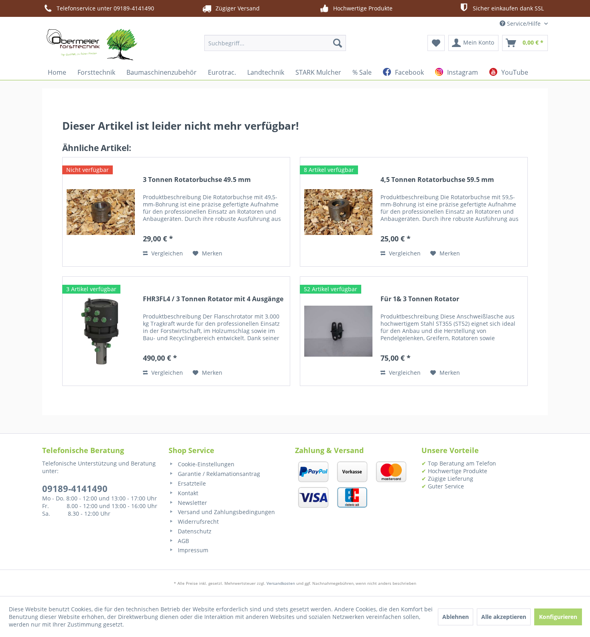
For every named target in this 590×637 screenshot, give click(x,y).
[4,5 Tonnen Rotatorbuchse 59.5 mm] (338, 211)
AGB (182, 541)
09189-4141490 (75, 488)
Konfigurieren (558, 617)
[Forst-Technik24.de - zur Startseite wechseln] (92, 45)
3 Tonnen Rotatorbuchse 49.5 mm (197, 180)
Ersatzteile (191, 483)
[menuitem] (275, 43)
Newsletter (191, 502)
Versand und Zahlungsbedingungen (225, 512)
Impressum (192, 550)
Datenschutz (194, 531)
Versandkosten (281, 583)
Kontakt (187, 493)
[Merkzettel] (436, 43)
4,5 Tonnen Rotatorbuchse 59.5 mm (437, 180)
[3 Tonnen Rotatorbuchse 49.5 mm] (101, 211)
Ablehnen (455, 617)
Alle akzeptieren (503, 617)
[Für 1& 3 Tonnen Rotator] (338, 331)
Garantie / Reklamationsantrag (218, 474)
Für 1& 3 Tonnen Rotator (419, 299)
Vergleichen (166, 253)
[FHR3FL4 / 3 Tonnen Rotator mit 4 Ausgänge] (101, 331)
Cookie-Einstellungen (205, 464)
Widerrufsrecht (197, 521)
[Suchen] (337, 43)
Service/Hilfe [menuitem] (523, 23)
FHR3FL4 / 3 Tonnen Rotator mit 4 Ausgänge (213, 299)
